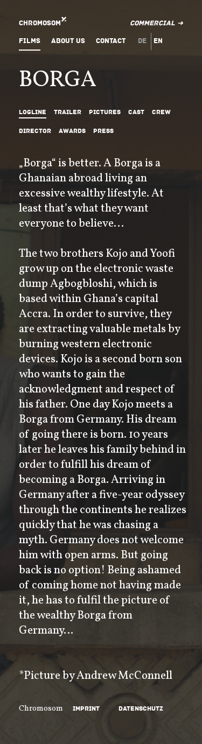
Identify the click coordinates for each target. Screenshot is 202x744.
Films (29, 41)
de (142, 41)
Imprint (86, 709)
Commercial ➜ (156, 23)
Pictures (105, 112)
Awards (72, 131)
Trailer (67, 112)
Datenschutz (141, 709)
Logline (32, 112)
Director (35, 131)
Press (103, 131)
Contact (111, 41)
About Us (68, 41)
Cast (136, 112)
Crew (161, 112)
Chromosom (40, 23)
